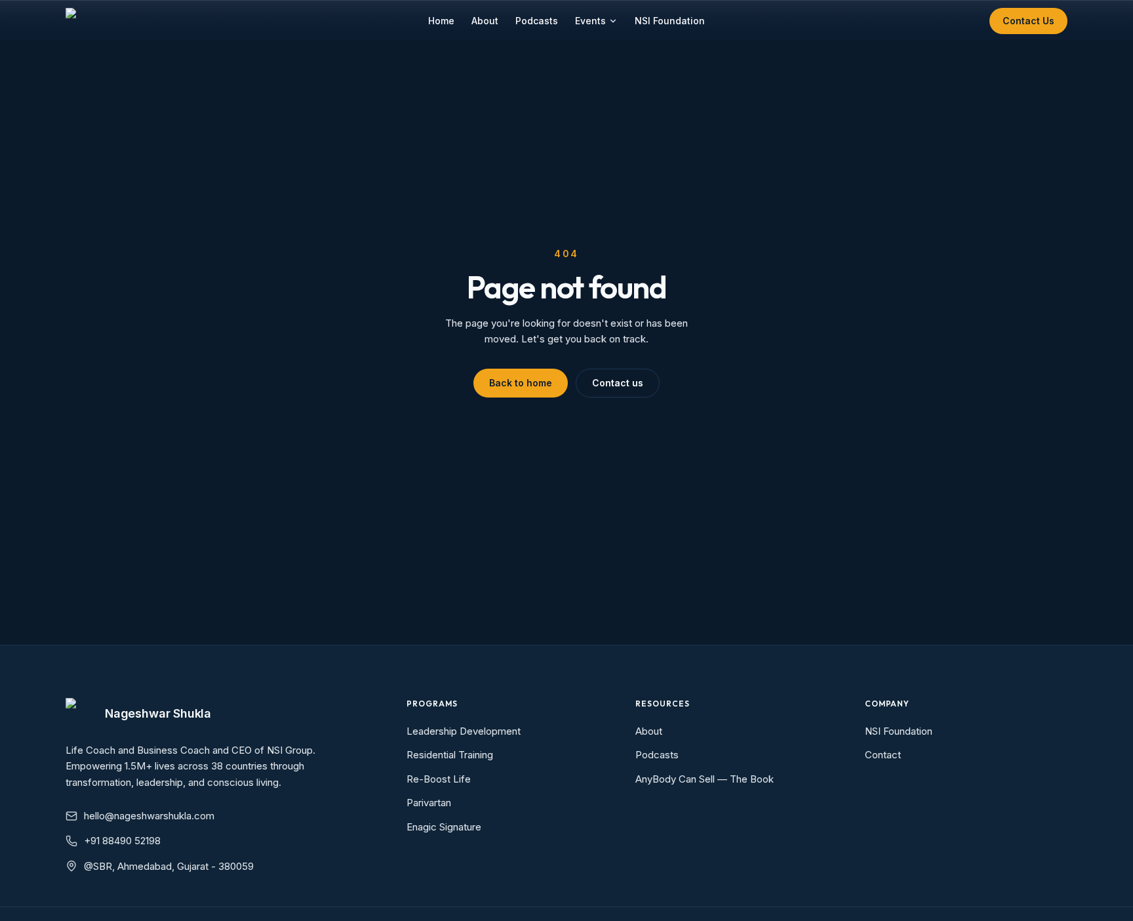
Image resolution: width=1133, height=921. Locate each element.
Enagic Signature (444, 827)
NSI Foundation (670, 20)
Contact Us (1028, 20)
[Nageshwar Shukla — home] (79, 21)
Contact (883, 754)
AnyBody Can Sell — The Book (704, 779)
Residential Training (450, 754)
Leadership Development (464, 731)
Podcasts (536, 20)
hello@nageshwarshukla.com (149, 815)
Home (441, 20)
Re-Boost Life (439, 779)
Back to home (520, 382)
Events (590, 20)
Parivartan (429, 802)
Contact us (617, 382)
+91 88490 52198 (122, 840)
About (484, 20)
